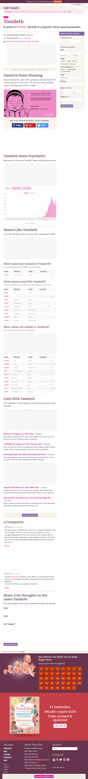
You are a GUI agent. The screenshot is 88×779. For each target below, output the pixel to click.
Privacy (6, 769)
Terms (6, 772)
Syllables (65, 97)
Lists (63, 12)
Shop (5, 760)
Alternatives (33, 69)
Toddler (7, 754)
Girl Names (15, 651)
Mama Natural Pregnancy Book (35, 765)
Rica (17, 576)
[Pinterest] (68, 760)
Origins (69, 12)
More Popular (72, 69)
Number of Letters (66, 88)
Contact (6, 767)
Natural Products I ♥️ (31, 762)
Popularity (26, 69)
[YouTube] (54, 760)
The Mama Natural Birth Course (35, 768)
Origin (62, 75)
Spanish (30, 35)
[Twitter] (60, 760)
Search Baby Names (67, 106)
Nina (14, 579)
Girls (75, 61)
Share (20, 69)
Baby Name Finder (30, 751)
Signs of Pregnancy (31, 754)
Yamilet (21, 27)
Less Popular (66, 71)
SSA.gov (32, 223)
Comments (45, 69)
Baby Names (12, 8)
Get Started (8, 12)
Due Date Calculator (31, 757)
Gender (63, 59)
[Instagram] (64, 760)
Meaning (15, 69)
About (6, 764)
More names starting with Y (43, 776)
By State (26, 188)
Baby (5, 751)
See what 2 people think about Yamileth (23, 41)
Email (6, 616)
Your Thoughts (10, 624)
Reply (7, 546)
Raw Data (16, 188)
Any (63, 61)
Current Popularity (67, 67)
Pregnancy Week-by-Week (33, 748)
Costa (14, 576)
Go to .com (77, 4)
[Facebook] (57, 760)
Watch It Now (57, 1)
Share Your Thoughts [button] (31, 515)
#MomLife (7, 757)
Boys (69, 61)
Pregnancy (8, 748)
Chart (7, 188)
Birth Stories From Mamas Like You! (36, 760)
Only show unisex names (69, 64)
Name (6, 608)
